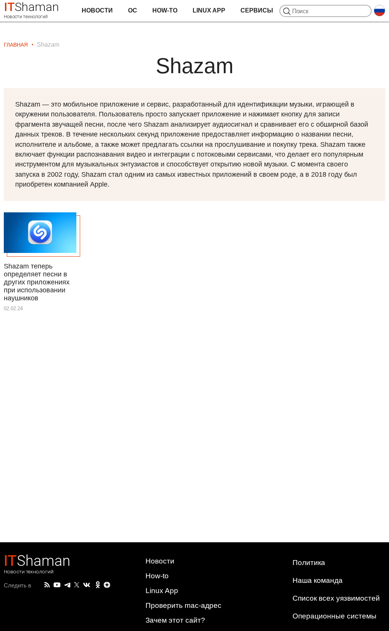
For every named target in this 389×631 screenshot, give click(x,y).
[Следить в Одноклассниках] (98, 585)
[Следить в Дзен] (107, 585)
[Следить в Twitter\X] (76, 585)
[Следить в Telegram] (67, 585)
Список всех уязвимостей (336, 598)
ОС (132, 10)
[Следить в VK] (86, 585)
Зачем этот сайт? (175, 620)
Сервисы (256, 10)
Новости (97, 10)
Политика (309, 563)
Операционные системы (334, 616)
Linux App (209, 10)
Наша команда (318, 580)
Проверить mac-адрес (183, 605)
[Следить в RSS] (47, 585)
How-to (164, 10)
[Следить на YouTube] (57, 585)
